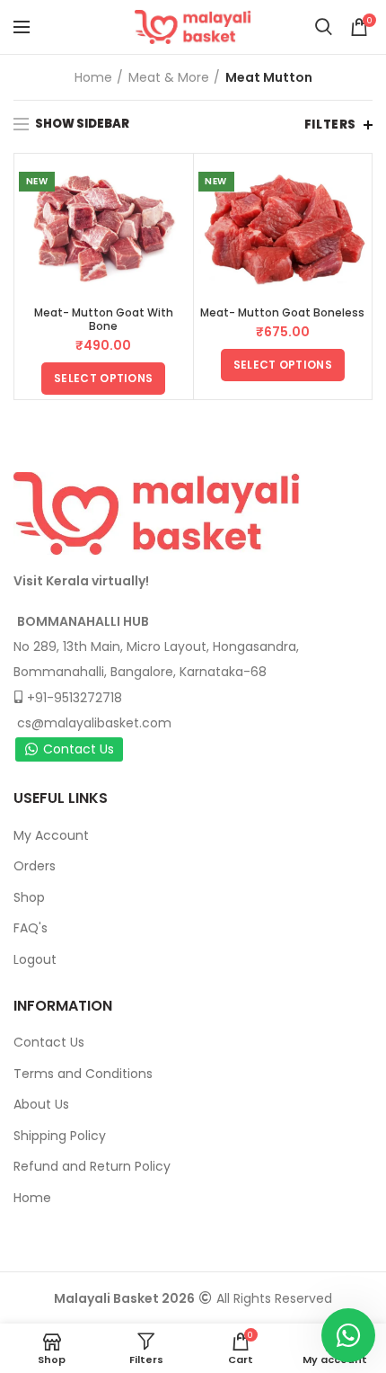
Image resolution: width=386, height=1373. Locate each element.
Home (93, 77)
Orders (34, 866)
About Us (41, 1104)
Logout (35, 959)
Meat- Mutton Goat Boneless (282, 312)
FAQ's (30, 928)
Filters (330, 124)
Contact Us (78, 749)
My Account (51, 835)
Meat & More (168, 77)
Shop (29, 897)
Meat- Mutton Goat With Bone (103, 319)
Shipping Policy (59, 1136)
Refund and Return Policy (92, 1166)
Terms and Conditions (83, 1074)
